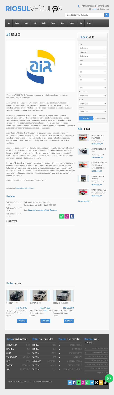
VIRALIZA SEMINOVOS (99, 369)
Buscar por (17, 23)
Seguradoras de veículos (24, 188)
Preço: (81, 60)
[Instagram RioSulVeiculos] (83, 384)
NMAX (53, 365)
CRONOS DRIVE (75, 353)
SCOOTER (51, 361)
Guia (81, 23)
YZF (54, 369)
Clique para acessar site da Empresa (42, 210)
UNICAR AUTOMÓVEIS (99, 360)
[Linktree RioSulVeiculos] (78, 384)
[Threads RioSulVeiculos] (96, 384)
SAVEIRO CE (77, 349)
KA (28, 353)
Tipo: (80, 44)
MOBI (27, 361)
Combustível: (83, 92)
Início (9, 23)
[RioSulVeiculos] (33, 9)
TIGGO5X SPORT (75, 365)
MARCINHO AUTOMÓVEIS (97, 365)
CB (54, 349)
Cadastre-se (104, 9)
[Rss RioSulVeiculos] (101, 384)
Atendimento (88, 6)
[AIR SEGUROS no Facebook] (72, 216)
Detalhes (22, 321)
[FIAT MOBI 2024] (83, 178)
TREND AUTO (102, 373)
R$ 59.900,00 (96, 185)
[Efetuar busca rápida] (106, 15)
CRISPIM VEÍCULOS (100, 352)
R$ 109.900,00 (97, 144)
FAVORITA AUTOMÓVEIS (98, 356)
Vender (35, 23)
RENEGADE (25, 369)
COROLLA (26, 365)
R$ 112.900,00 (97, 157)
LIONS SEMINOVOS (100, 348)
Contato (89, 23)
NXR (54, 345)
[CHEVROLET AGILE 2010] (83, 164)
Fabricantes (53, 23)
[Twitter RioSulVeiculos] (70, 384)
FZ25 (54, 353)
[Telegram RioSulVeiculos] (92, 384)
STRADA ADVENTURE (73, 369)
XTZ (54, 357)
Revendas (43, 23)
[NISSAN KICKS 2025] (83, 137)
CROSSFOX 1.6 (76, 345)
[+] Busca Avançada (99, 118)
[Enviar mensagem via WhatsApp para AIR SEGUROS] (109, 378)
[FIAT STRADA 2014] (83, 192)
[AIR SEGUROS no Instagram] (67, 216)
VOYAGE (26, 357)
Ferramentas (72, 23)
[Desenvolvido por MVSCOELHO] (105, 384)
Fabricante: (82, 52)
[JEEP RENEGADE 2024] (83, 151)
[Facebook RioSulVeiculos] (74, 384)
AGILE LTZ (78, 357)
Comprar (26, 23)
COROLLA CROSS (74, 361)
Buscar (86, 118)
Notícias (62, 23)
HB (28, 349)
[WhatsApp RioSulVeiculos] (87, 384)
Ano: (80, 76)
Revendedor (102, 6)
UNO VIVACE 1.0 (35, 302)
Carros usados (83, 201)
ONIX (28, 345)
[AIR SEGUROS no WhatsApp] (61, 216)
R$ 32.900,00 (96, 171)
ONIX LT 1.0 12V (12, 302)
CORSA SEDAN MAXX (60, 302)
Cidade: (81, 100)
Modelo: (81, 107)
